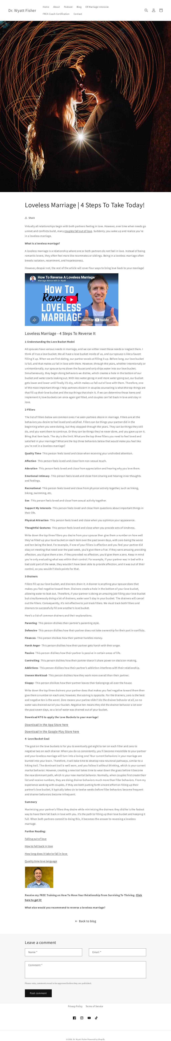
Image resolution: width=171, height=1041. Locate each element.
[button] (146, 10)
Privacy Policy (75, 1006)
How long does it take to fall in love (46, 853)
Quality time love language (41, 861)
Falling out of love (35, 839)
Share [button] (32, 217)
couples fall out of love (78, 231)
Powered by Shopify (96, 1039)
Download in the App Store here (46, 725)
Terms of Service (94, 1006)
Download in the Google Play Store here (52, 731)
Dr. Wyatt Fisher (80, 1039)
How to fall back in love (39, 846)
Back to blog (87, 921)
